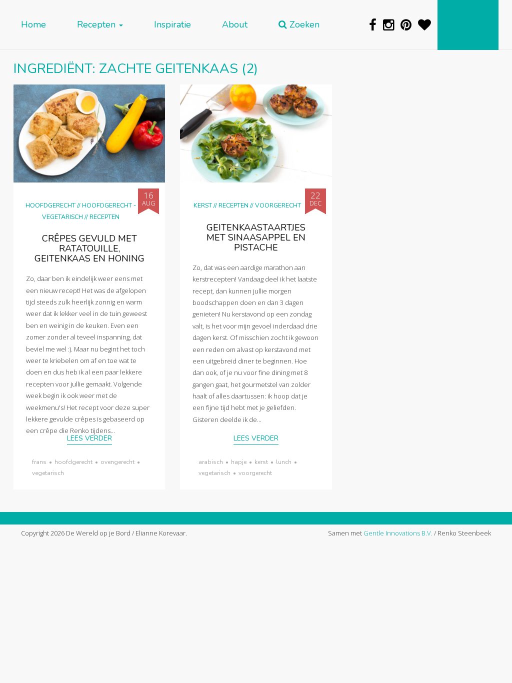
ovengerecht (117, 462)
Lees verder (89, 438)
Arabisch (210, 462)
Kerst (203, 205)
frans (39, 462)
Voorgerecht (278, 205)
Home (33, 24)
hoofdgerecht (73, 462)
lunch (284, 462)
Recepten (97, 24)
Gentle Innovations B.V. (398, 533)
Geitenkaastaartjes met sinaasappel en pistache (256, 238)
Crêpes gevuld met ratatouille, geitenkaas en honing (89, 248)
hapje (238, 462)
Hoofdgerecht (51, 205)
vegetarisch (48, 473)
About (235, 24)
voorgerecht (255, 473)
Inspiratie (172, 24)
